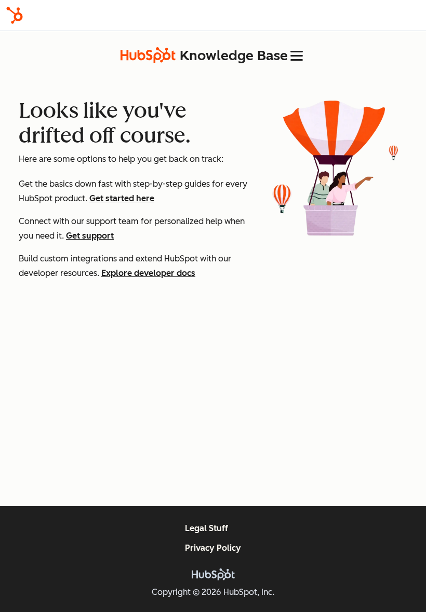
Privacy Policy (213, 548)
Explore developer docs (148, 273)
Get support (90, 236)
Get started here (121, 198)
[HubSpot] (14, 15)
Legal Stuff (206, 528)
